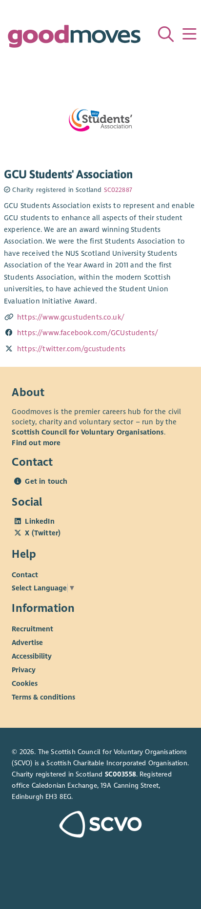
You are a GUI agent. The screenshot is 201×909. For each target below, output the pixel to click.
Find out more (36, 442)
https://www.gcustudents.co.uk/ (70, 317)
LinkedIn (39, 521)
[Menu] (189, 34)
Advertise (27, 642)
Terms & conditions (43, 697)
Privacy (24, 669)
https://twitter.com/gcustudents (71, 348)
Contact (25, 574)
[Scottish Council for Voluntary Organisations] (100, 825)
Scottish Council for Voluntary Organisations (87, 432)
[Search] (166, 34)
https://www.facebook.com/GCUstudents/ (87, 332)
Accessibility (32, 656)
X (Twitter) (42, 533)
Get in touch (46, 481)
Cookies (25, 683)
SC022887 (118, 190)
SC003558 (120, 774)
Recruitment (32, 629)
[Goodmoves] (74, 39)
